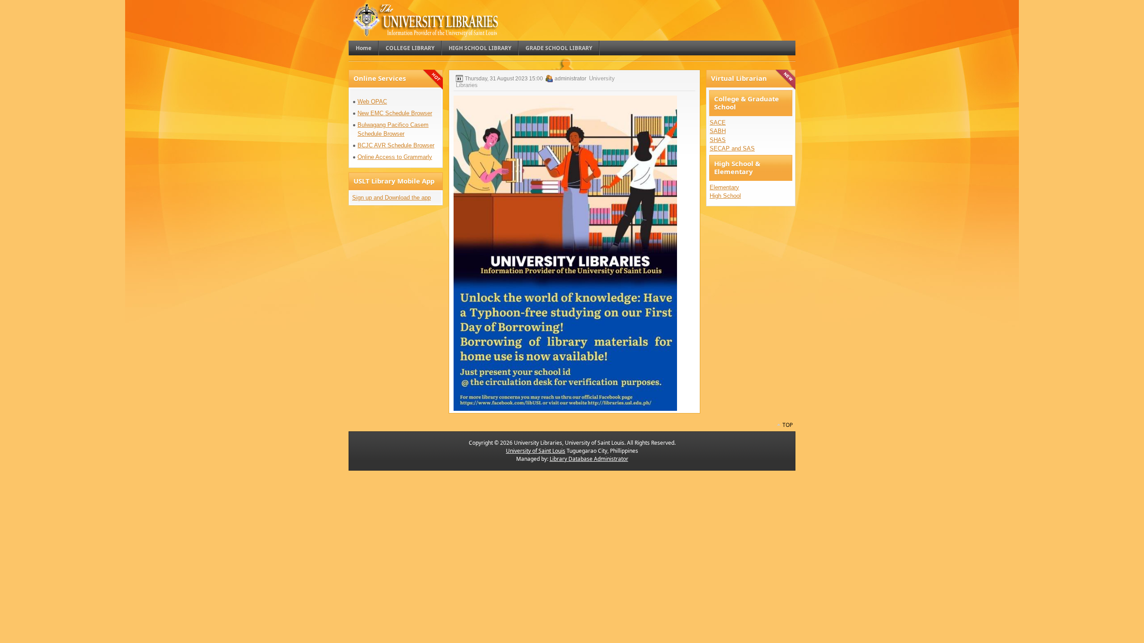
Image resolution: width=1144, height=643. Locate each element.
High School (725, 195)
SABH (718, 131)
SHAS (718, 140)
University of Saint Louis (535, 451)
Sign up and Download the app (391, 197)
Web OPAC (372, 101)
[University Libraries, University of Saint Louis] (426, 33)
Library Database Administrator (589, 459)
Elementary (724, 187)
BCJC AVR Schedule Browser (396, 145)
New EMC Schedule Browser (395, 113)
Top (787, 425)
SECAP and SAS (732, 148)
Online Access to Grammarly (395, 157)
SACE (718, 122)
